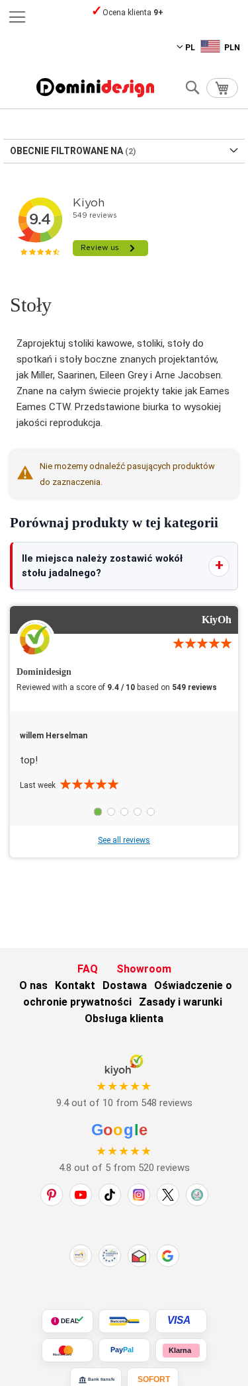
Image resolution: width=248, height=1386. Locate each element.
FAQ (87, 969)
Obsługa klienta (124, 1018)
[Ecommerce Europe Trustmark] (110, 1255)
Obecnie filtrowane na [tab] (66, 151)
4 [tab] (138, 812)
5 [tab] (151, 812)
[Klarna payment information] (181, 1350)
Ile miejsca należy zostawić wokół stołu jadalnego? (102, 565)
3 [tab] (124, 812)
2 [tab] (111, 812)
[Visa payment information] (181, 1321)
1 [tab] (98, 812)
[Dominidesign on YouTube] (80, 1195)
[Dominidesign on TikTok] (110, 1195)
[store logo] (95, 87)
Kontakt (75, 985)
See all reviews (124, 840)
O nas (33, 985)
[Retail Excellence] (80, 1255)
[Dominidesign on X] (168, 1195)
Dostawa (125, 985)
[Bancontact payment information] (124, 1321)
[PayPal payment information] (124, 1350)
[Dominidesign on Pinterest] (51, 1195)
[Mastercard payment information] (67, 1350)
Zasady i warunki (180, 1002)
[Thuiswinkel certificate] (139, 1255)
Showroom (143, 969)
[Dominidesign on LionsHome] (197, 1195)
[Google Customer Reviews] (168, 1255)
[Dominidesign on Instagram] (139, 1195)
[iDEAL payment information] (67, 1321)
